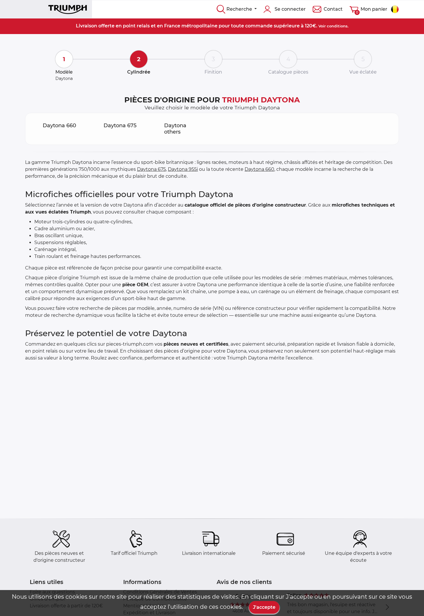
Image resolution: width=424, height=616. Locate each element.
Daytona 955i (183, 169)
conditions (337, 26)
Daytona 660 (259, 169)
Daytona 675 (151, 169)
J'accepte (264, 607)
